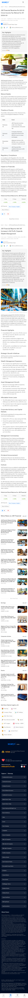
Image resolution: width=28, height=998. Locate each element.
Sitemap (10, 773)
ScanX (2, 6)
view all (24, 516)
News (6, 6)
